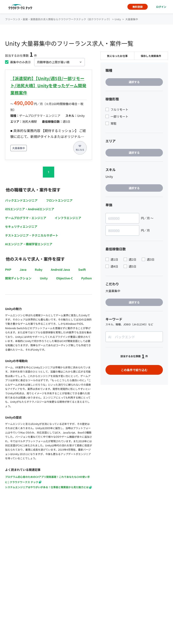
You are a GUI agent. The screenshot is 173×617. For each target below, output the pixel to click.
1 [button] (48, 172)
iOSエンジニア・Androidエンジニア (29, 209)
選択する (134, 82)
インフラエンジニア (68, 218)
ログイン (161, 6)
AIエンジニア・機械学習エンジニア (28, 244)
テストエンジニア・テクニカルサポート (31, 235)
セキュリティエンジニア (21, 226)
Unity (44, 278)
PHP (8, 269)
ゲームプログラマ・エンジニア (25, 218)
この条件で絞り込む (134, 370)
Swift (82, 269)
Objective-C (64, 278)
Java (23, 269)
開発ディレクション (18, 278)
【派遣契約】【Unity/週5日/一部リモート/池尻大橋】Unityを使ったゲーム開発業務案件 (48, 85)
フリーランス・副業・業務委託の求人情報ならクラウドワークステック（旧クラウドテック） (58, 19)
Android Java (60, 269)
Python (86, 278)
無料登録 (137, 6)
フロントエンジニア (59, 200)
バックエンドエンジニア (21, 200)
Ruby (38, 269)
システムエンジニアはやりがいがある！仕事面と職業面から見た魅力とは (47, 487)
